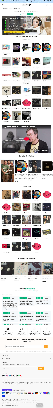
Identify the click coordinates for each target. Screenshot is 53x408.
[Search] (49, 8)
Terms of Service (9, 399)
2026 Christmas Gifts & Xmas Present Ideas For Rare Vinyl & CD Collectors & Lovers (18, 402)
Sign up (41, 368)
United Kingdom (18, 390)
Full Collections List (24, 399)
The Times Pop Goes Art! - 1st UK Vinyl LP (20, 277)
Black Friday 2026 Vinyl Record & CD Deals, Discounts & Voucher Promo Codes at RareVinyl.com (20, 400)
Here (28, 39)
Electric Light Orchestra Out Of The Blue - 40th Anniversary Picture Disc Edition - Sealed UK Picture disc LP (20, 177)
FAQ (36, 402)
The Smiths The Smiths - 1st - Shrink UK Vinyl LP (34, 277)
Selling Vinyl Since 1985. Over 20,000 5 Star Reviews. (26, 11)
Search (3, 399)
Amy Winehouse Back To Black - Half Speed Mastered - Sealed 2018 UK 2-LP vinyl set (34, 176)
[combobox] (25, 8)
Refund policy (16, 399)
